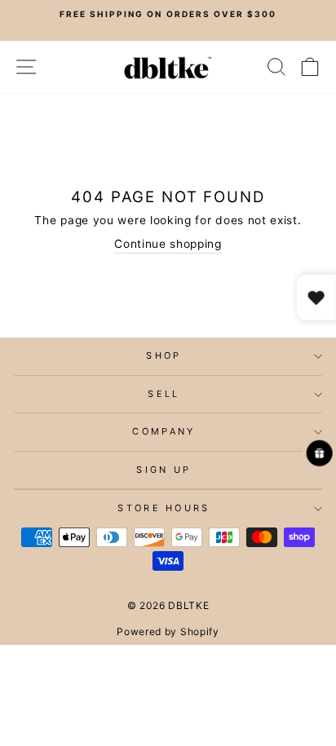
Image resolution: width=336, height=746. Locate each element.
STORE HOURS (163, 508)
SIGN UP (163, 469)
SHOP (163, 355)
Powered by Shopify (168, 631)
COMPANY (163, 431)
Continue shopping (168, 243)
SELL (163, 393)
